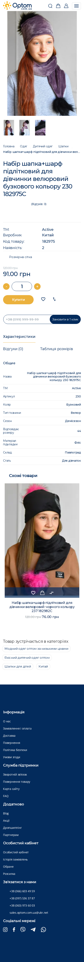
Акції (6, 820)
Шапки (63, 146)
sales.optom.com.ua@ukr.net (29, 913)
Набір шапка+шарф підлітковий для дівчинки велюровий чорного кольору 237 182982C (41, 607)
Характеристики (19, 336)
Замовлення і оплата (17, 728)
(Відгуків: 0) (38, 204)
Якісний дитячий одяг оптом (27, 658)
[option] (42, 63)
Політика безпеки (15, 750)
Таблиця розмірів (56, 349)
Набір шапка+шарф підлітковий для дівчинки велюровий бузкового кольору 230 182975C (42, 152)
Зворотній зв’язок (15, 774)
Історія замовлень (15, 859)
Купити (18, 300)
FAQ (5, 796)
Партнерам (11, 835)
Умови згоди (11, 757)
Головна (8, 146)
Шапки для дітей (17, 666)
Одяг (23, 146)
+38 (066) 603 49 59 (22, 891)
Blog (6, 813)
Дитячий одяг (42, 146)
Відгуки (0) (13, 349)
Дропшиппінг (12, 828)
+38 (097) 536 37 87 (22, 898)
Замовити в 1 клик (65, 319)
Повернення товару (16, 782)
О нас (7, 721)
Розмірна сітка (20, 257)
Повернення (11, 743)
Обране (8, 866)
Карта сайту (11, 789)
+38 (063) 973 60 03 (22, 905)
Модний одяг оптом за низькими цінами (36, 649)
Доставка (9, 736)
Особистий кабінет (16, 852)
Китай (48, 235)
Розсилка (9, 874)
